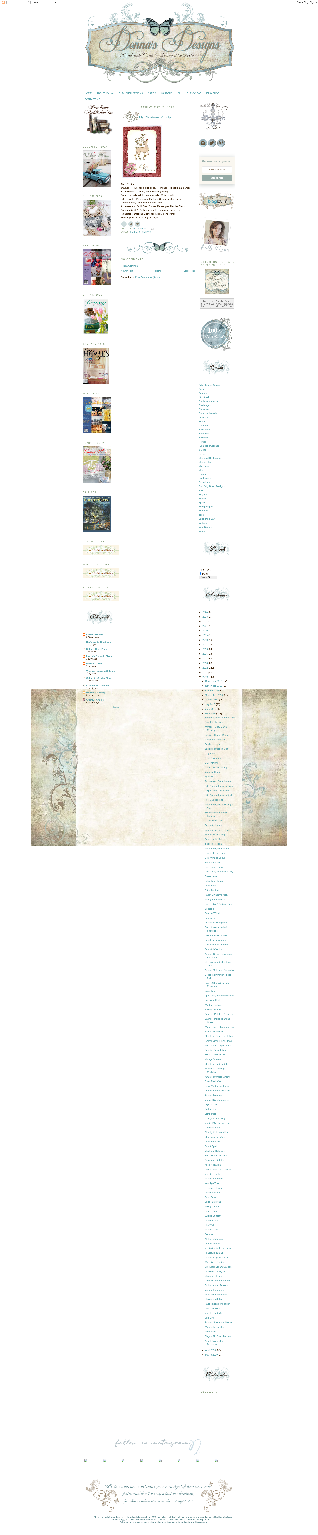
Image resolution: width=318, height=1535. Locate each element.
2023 (205, 616)
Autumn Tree (211, 1229)
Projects (203, 494)
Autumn (203, 393)
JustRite (203, 450)
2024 (205, 612)
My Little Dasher (213, 1174)
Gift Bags (203, 425)
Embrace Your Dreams (216, 1285)
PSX (201, 490)
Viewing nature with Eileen (101, 671)
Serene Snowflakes (215, 1031)
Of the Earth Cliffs (214, 820)
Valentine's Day (207, 518)
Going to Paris (212, 1206)
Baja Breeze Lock (214, 867)
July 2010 (210, 704)
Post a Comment (129, 265)
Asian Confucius (213, 890)
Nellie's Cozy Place (96, 649)
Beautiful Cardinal (214, 949)
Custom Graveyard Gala (217, 1090)
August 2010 (212, 699)
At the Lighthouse (214, 1239)
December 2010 (214, 681)
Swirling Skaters (213, 1009)
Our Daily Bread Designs (212, 486)
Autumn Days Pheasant (217, 1257)
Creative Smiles (95, 699)
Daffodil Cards (94, 663)
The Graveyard (212, 1141)
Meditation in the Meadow (218, 1248)
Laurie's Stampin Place (99, 656)
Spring (202, 502)
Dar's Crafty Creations (98, 642)
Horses (202, 441)
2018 (205, 640)
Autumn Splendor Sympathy (219, 970)
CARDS (152, 93)
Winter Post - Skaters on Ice (219, 1027)
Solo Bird (209, 1317)
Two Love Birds (213, 1308)
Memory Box (205, 462)
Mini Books (204, 466)
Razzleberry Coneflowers (218, 781)
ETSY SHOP (212, 93)
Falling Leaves (212, 1192)
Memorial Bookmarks (210, 458)
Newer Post (127, 270)
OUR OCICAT (194, 93)
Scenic (202, 498)
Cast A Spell (211, 1146)
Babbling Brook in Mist (216, 748)
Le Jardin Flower (213, 1188)
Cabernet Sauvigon (215, 1271)
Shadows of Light (214, 1276)
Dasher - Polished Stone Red (220, 1014)
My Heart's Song (95, 692)
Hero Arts (204, 433)
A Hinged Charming (215, 1118)
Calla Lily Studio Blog (98, 678)
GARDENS (166, 93)
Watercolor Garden (214, 1327)
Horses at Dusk (213, 1000)
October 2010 (212, 690)
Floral (202, 421)
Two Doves (210, 918)
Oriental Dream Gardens (217, 1280)
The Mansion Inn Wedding (218, 1169)
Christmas (144, 232)
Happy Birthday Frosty (216, 894)
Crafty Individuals (208, 413)
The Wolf (209, 1225)
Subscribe (217, 177)
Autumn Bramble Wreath (217, 1076)
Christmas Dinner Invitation (219, 1036)
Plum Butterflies (213, 862)
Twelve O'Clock (213, 913)
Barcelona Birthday (214, 1160)
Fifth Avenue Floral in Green (219, 786)
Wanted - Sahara (213, 1005)
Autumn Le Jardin (214, 1178)
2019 (205, 635)
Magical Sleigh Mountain (217, 1100)
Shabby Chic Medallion (217, 1132)
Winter (202, 531)
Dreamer (209, 1234)
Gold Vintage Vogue (215, 857)
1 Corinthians (211, 762)
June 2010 (211, 709)
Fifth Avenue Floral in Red (218, 795)
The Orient (210, 885)
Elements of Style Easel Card (220, 717)
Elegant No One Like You (218, 1336)
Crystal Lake (211, 1104)
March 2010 (211, 1354)
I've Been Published (209, 445)
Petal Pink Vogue (213, 758)
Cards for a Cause (208, 401)
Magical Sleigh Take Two (217, 1123)
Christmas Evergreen (216, 922)
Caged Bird (210, 753)
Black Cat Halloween (215, 1151)
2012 (205, 667)
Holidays (203, 437)
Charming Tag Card (215, 1137)
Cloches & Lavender (97, 685)
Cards (133, 232)
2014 (205, 658)
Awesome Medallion (215, 739)
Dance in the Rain (214, 839)
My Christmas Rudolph (216, 944)
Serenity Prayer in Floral (217, 830)
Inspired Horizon (213, 843)
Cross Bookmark (213, 825)
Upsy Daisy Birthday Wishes (219, 995)
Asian (202, 389)
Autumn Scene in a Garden (219, 1322)
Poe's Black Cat (213, 1081)
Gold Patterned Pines (216, 935)
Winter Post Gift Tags (216, 1054)
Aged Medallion (213, 1164)
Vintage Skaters (213, 1059)
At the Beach (211, 1220)
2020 (205, 630)
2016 (205, 649)
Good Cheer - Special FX (218, 1045)
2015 (205, 653)
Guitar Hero (211, 876)
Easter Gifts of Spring (216, 767)
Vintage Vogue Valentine (217, 848)
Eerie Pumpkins (213, 1201)
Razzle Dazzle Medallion (217, 1303)
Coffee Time (211, 1109)
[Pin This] (138, 224)
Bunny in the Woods (215, 899)
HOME (88, 93)
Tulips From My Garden (217, 790)
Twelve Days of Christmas (218, 1040)
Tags (201, 514)
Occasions (204, 482)
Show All (116, 707)
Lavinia (202, 454)
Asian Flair (210, 1331)
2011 (205, 672)
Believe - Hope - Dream (217, 735)
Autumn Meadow (213, 1095)
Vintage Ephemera (214, 1290)
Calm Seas (210, 1197)
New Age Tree (212, 1183)
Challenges (205, 405)
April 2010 (210, 1350)
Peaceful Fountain (214, 1252)
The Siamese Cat (214, 799)
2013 (205, 663)
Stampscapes (206, 506)
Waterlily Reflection (214, 1262)
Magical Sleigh (212, 1127)
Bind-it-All (204, 397)
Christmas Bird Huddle (216, 1064)
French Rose (211, 1211)
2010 (205, 677)
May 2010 (210, 713)
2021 (205, 626)
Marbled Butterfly (213, 1313)
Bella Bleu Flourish (214, 881)
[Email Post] (152, 229)
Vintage (203, 523)
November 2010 (214, 685)
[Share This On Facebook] (124, 224)
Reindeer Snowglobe (215, 940)
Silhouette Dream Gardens (219, 1266)
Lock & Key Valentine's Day (219, 871)
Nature (202, 474)
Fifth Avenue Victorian (216, 1155)
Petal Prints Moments (216, 1294)
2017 (205, 644)
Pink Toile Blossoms (215, 722)
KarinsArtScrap (94, 634)
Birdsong (209, 908)
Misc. (201, 470)
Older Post (189, 270)
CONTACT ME (92, 99)
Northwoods (205, 478)
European (204, 417)
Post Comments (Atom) (147, 277)
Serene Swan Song (215, 834)
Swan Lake (210, 991)
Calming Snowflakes (215, 1050)
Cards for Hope (213, 744)
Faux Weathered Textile (217, 1086)
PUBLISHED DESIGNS (131, 93)
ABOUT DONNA (105, 93)
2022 (205, 621)
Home (158, 270)
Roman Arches (212, 1243)
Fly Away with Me (214, 1299)
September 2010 (214, 695)
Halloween (204, 429)
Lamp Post (210, 1113)
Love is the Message (215, 853)
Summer (203, 510)
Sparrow (209, 776)
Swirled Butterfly (213, 1215)
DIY (179, 93)
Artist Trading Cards (209, 385)
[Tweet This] (131, 224)
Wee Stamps (205, 527)
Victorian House (213, 772)
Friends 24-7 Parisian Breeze (220, 904)
